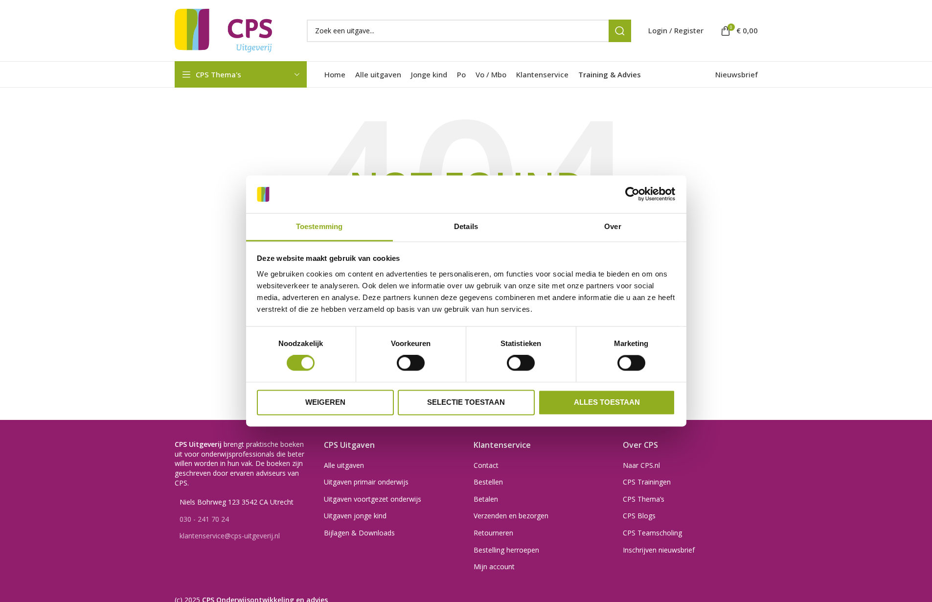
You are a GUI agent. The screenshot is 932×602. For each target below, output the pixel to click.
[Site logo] (224, 29)
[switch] (411, 363)
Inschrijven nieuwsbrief (659, 550)
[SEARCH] (620, 31)
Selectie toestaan (466, 402)
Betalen (486, 499)
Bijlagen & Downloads (359, 532)
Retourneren (493, 532)
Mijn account (494, 566)
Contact (486, 465)
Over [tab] (612, 226)
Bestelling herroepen (506, 550)
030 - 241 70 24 (204, 519)
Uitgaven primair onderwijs (366, 481)
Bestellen (488, 481)
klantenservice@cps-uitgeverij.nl (230, 535)
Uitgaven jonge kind (355, 515)
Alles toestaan (607, 402)
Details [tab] (466, 226)
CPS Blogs (639, 515)
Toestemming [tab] (319, 226)
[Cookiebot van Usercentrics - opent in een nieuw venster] (632, 194)
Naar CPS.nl (641, 465)
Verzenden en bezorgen (511, 515)
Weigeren (325, 402)
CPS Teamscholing (652, 532)
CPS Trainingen (647, 481)
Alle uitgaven (344, 465)
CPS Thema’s (643, 499)
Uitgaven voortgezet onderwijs (372, 499)
